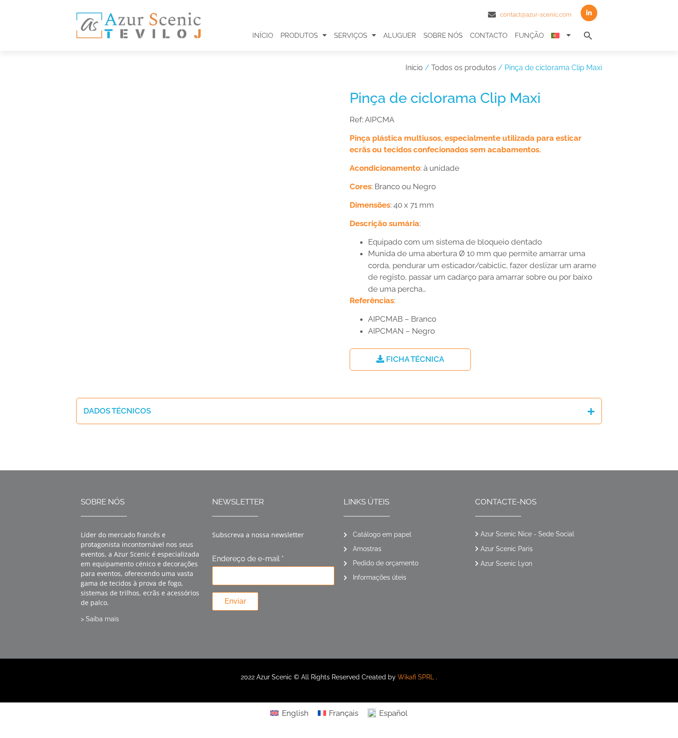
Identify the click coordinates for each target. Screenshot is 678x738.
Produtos (299, 35)
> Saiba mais (100, 619)
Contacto (488, 35)
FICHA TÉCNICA (414, 359)
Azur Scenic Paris (507, 548)
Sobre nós (443, 35)
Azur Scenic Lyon (506, 563)
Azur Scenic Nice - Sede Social (527, 534)
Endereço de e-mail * (248, 559)
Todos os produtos (463, 67)
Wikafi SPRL (416, 677)
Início (262, 35)
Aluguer (399, 35)
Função (529, 35)
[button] (588, 35)
